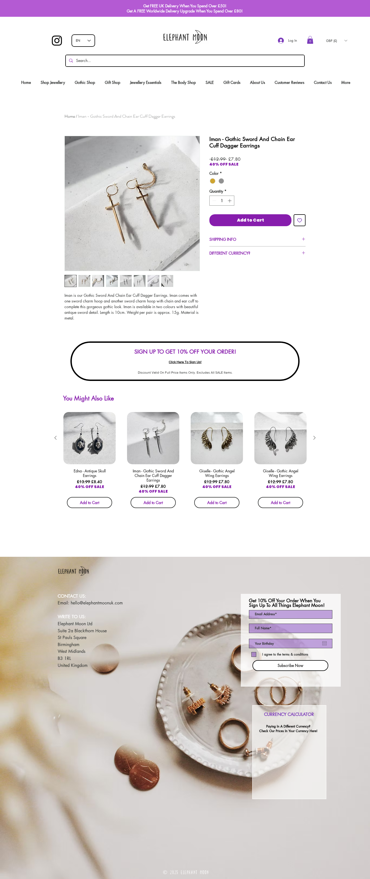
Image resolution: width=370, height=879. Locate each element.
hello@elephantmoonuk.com (97, 603)
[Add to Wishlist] (300, 229)
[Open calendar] (324, 643)
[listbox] (336, 40)
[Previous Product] (55, 437)
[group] (185, 462)
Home (69, 116)
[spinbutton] (222, 209)
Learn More (288, 172)
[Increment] (230, 209)
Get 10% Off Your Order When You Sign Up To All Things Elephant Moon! (287, 603)
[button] (310, 40)
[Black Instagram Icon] (57, 40)
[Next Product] (314, 437)
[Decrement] (213, 209)
